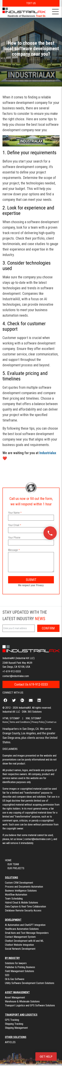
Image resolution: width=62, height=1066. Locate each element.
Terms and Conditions (20, 722)
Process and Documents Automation (24, 886)
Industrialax (48, 453)
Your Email (13, 525)
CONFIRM (48, 628)
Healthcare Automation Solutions (22, 928)
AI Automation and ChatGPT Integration (25, 924)
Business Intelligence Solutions (21, 890)
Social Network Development (20, 948)
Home (5, 722)
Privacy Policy (38, 722)
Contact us (51, 722)
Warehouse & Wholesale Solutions (22, 1001)
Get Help (46, 1056)
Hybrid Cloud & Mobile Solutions (21, 902)
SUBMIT (31, 580)
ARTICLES (10, 1042)
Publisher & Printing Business (20, 967)
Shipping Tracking (14, 1023)
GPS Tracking (12, 1019)
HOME (8, 860)
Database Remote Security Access (23, 910)
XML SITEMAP (33, 718)
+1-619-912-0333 (11, 671)
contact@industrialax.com (15, 676)
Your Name (14, 512)
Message (13, 550)
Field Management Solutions (19, 971)
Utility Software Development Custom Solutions (29, 983)
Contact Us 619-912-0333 (31, 684)
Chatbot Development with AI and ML (24, 940)
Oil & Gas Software (14, 979)
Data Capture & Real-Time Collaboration (25, 906)
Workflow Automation (16, 894)
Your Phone (14, 537)
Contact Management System (20, 936)
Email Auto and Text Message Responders (27, 932)
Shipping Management (16, 1027)
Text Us (31, 3)
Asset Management (15, 997)
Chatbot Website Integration (19, 944)
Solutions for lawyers (16, 963)
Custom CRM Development (19, 882)
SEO (7, 975)
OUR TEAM (13, 864)
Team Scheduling (14, 898)
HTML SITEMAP (11, 718)
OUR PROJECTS (15, 868)
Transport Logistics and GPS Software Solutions (30, 1005)
